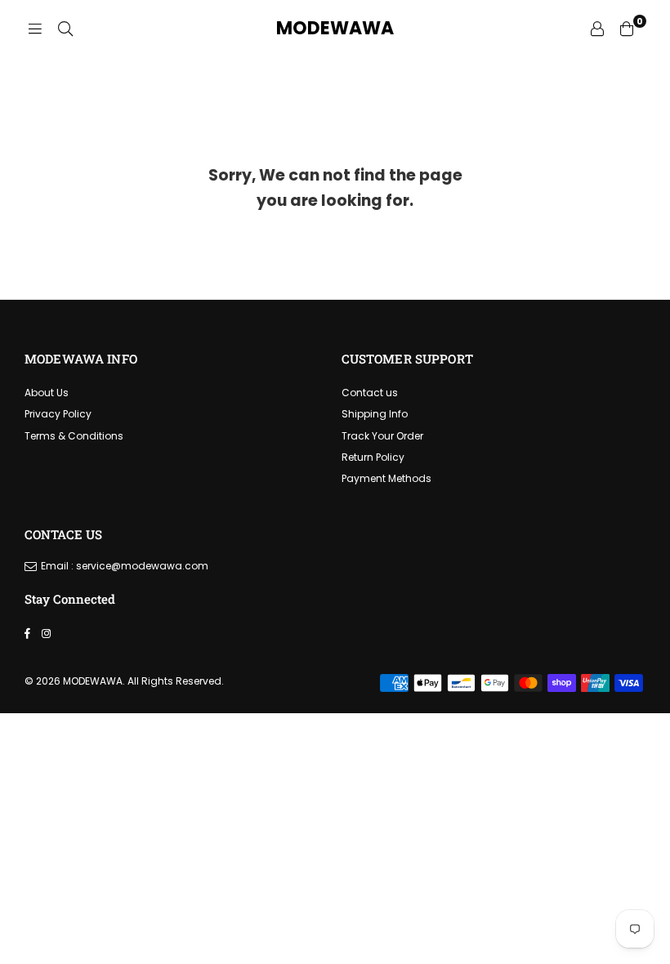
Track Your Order (382, 436)
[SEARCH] (65, 28)
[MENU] (35, 28)
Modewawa (335, 29)
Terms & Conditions (74, 436)
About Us (47, 392)
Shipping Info (375, 414)
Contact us (370, 392)
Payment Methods (386, 478)
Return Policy (373, 457)
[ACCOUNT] (597, 28)
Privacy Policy (58, 414)
